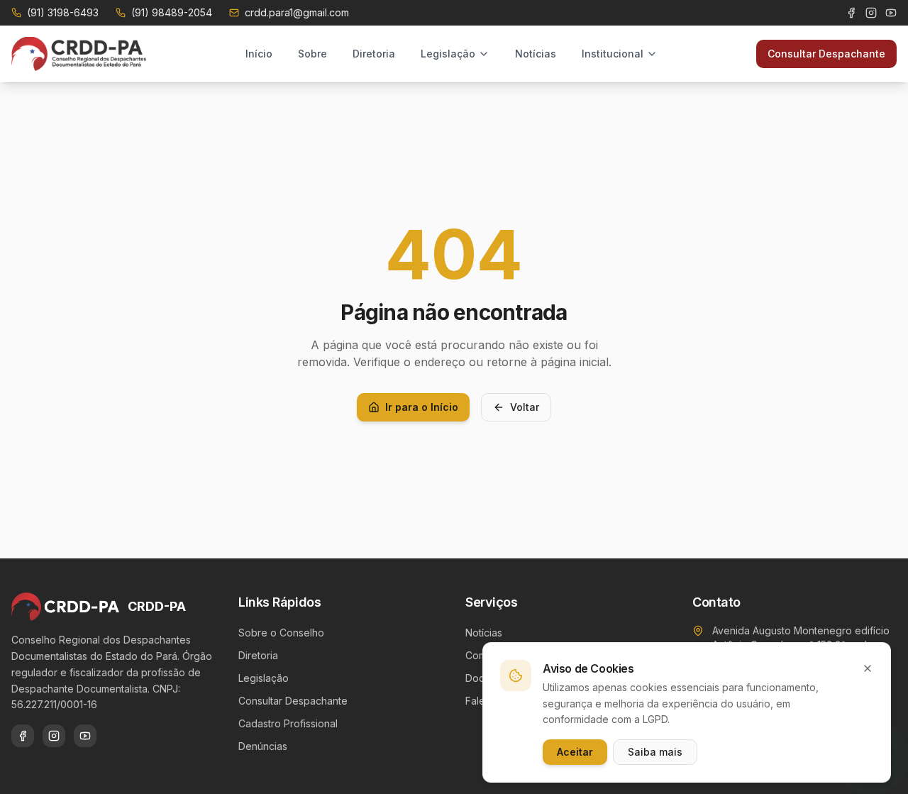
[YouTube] (891, 12)
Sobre (312, 54)
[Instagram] (871, 12)
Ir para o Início (421, 407)
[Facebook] (851, 12)
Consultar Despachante (826, 54)
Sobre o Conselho (281, 633)
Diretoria (374, 54)
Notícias (535, 54)
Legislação (448, 54)
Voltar (524, 407)
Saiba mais (655, 752)
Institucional (612, 54)
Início (258, 54)
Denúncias (262, 746)
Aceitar (575, 752)
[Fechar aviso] (867, 668)
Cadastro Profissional (288, 723)
